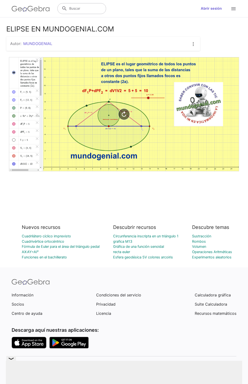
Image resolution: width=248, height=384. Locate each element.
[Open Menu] (233, 9)
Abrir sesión (211, 8)
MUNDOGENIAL (37, 43)
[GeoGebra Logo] (31, 9)
